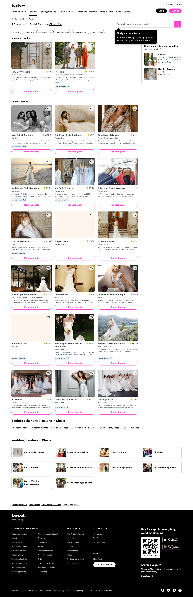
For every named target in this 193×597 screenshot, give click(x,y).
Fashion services (45, 32)
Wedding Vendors (19, 505)
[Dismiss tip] (153, 33)
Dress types (29, 32)
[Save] (48, 45)
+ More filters (97, 32)
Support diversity (80, 32)
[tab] (27, 67)
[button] (31, 38)
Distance (15, 32)
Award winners (62, 32)
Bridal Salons (34, 505)
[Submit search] (177, 24)
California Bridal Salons (24, 19)
